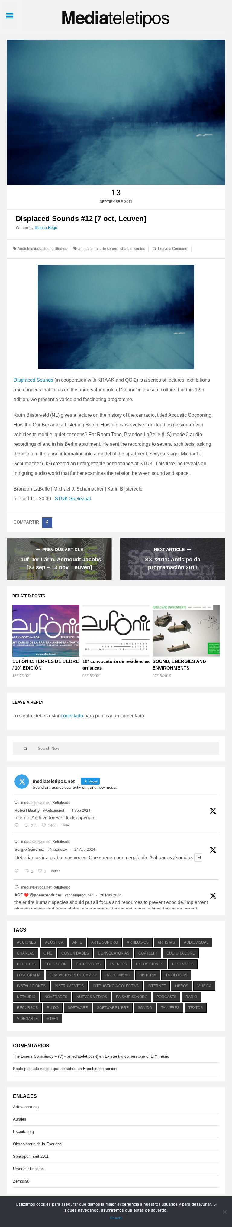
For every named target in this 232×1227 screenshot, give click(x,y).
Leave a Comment (173, 248)
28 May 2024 (110, 895)
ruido (53, 1008)
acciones (26, 942)
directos (26, 964)
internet (157, 986)
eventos (118, 964)
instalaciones (31, 986)
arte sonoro (109, 248)
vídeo (52, 1019)
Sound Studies (55, 248)
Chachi (116, 1218)
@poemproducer (79, 895)
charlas (126, 248)
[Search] (25, 748)
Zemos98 (21, 1181)
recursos (27, 1008)
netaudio (26, 997)
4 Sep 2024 (80, 810)
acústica (54, 942)
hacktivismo (117, 975)
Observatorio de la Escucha (37, 1144)
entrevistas (88, 964)
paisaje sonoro (131, 997)
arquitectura (88, 248)
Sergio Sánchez (29, 849)
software (78, 1008)
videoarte (27, 1019)
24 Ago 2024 (84, 849)
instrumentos (69, 986)
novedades (55, 997)
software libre (113, 1008)
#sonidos (183, 857)
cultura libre (180, 953)
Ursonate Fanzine (28, 1169)
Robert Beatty (27, 810)
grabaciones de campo (73, 975)
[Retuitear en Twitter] (16, 802)
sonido (139, 248)
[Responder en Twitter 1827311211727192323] (18, 871)
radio (191, 997)
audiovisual (196, 942)
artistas (166, 942)
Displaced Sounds (33, 380)
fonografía (28, 975)
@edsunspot (53, 810)
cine (48, 953)
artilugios (138, 942)
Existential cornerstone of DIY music (137, 1056)
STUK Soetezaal (73, 498)
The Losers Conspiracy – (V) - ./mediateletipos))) (55, 1056)
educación (56, 964)
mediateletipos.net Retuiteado (45, 803)
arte (77, 942)
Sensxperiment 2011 (31, 1156)
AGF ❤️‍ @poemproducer (37, 895)
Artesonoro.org (26, 1107)
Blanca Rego (46, 227)
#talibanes (161, 857)
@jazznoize (57, 849)
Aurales (19, 1119)
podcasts (166, 997)
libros (181, 986)
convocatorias (113, 953)
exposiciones (149, 964)
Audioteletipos (29, 248)
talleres (170, 1008)
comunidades (75, 953)
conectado (72, 715)
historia (147, 975)
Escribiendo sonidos (100, 1068)
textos (195, 1008)
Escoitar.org (23, 1131)
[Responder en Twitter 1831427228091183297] (18, 825)
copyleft (147, 953)
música (204, 986)
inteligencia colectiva (116, 986)
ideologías (176, 975)
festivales (183, 964)
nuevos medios (91, 997)
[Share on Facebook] (47, 522)
